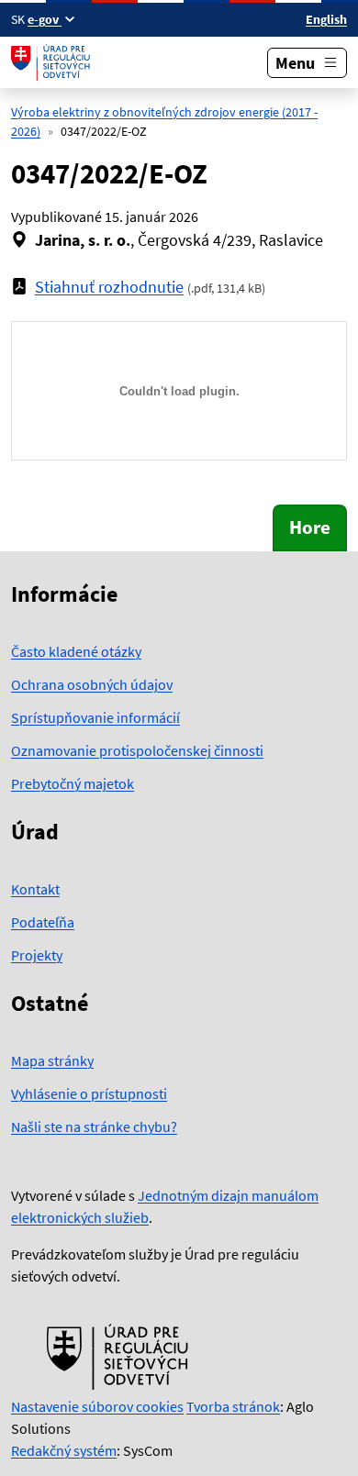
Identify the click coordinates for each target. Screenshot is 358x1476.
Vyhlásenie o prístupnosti (89, 1093)
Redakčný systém (64, 1450)
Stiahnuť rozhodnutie (109, 286)
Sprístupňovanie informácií (95, 717)
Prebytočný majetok (72, 783)
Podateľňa (42, 922)
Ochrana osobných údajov (92, 684)
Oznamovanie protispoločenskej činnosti (137, 750)
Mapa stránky (52, 1060)
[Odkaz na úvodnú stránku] (53, 62)
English (326, 19)
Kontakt (35, 889)
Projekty (36, 955)
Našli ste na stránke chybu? (94, 1126)
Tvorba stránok (233, 1406)
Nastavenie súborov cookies (97, 1406)
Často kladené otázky (76, 651)
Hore (309, 527)
